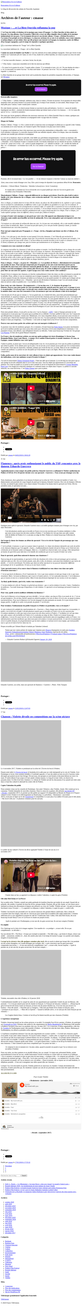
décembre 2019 (10, 1206)
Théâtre (7, 1278)
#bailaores (48, 632)
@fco (7, 634)
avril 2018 (8, 1225)
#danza (31, 632)
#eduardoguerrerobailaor (20, 632)
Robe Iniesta (58, 327)
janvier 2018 (9, 1231)
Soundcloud (29, 797)
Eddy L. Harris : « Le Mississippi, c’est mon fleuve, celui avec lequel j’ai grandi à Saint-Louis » (37, 1184)
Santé (7, 1272)
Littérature (8, 1262)
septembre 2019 (10, 1210)
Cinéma (7, 1247)
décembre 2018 (10, 1217)
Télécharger (5, 1299)
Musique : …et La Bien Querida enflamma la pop (28, 27)
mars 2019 (8, 1215)
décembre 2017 (10, 1233)
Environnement (10, 1253)
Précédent (8, 1166)
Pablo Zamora (30, 368)
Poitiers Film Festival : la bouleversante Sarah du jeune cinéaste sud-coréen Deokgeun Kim (35, 1188)
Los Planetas (5, 333)
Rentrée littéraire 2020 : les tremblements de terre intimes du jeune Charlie (30, 1186)
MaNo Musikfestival (54, 1024)
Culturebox (9, 1251)
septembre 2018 (10, 1219)
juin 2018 (8, 1223)
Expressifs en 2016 (10, 1024)
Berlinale (8, 1241)
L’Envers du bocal (21, 772)
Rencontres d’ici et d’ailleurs (10, 5)
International (9, 1258)
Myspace (6, 77)
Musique (8, 1264)
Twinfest (6, 1028)
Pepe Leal (4, 366)
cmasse (10, 455)
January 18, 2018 (46, 639)
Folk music (9, 1255)
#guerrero (8, 632)
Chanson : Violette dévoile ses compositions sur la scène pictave (35, 716)
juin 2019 (8, 1212)
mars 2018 (8, 1227)
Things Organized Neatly (25, 361)
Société (7, 1274)
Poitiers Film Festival (12, 1268)
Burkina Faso (9, 1243)
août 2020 (8, 1204)
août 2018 (8, 1221)
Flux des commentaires (13, 1290)
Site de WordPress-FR (12, 1292)
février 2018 (9, 1229)
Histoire (7, 1257)
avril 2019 (8, 1214)
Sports (7, 1276)
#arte (43, 632)
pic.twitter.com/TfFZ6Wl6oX (15, 636)
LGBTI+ (8, 1260)
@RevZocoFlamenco (42, 634)
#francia (48, 630)
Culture (7, 1249)
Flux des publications (12, 1288)
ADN (50, 312)
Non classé (8, 1266)
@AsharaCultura (56, 634)
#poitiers (72, 630)
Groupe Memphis (72, 364)
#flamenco (37, 632)
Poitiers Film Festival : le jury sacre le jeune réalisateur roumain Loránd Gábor (31, 1190)
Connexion (9, 1286)
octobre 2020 (9, 1202)
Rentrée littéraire (10, 1270)
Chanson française (11, 1245)
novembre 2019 (10, 1208)
